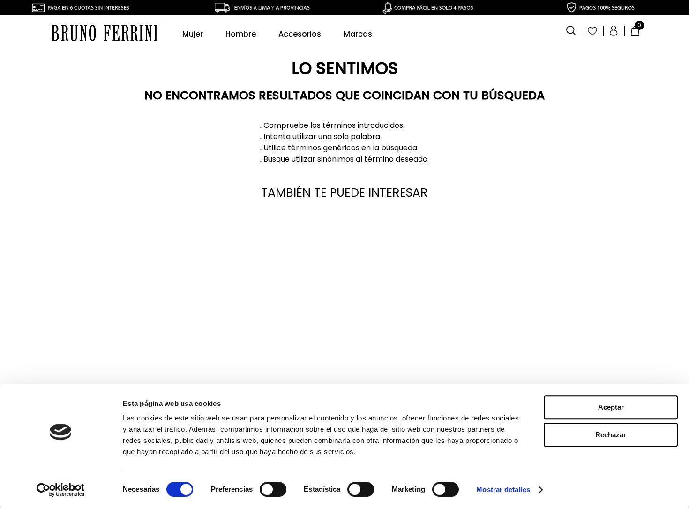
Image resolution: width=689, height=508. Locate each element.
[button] (571, 29)
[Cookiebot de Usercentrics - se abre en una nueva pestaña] (61, 490)
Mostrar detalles (503, 489)
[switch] (273, 489)
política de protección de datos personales (372, 356)
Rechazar (610, 435)
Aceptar (611, 407)
